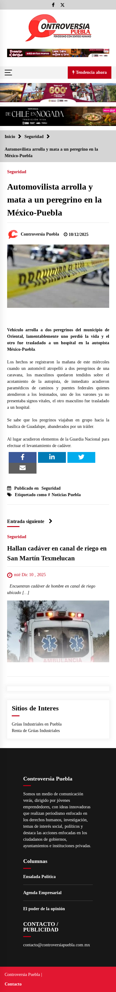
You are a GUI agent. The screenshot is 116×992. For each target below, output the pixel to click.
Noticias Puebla (66, 494)
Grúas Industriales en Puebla (37, 724)
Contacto (13, 984)
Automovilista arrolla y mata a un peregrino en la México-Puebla (54, 199)
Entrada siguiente (25, 521)
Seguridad (16, 172)
